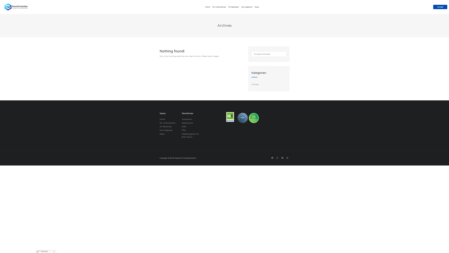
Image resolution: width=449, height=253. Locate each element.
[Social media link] (272, 158)
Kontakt (440, 7)
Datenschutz (187, 123)
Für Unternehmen (219, 7)
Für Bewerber (233, 7)
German (44, 251)
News (257, 7)
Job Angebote (246, 7)
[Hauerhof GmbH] (16, 7)
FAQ (184, 130)
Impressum (187, 119)
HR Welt (255, 84)
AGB (184, 126)
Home (207, 7)
